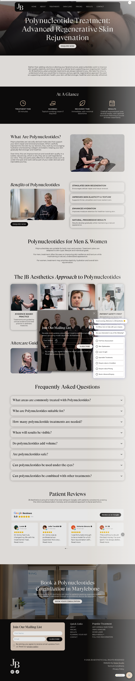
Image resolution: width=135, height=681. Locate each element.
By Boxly (119, 675)
